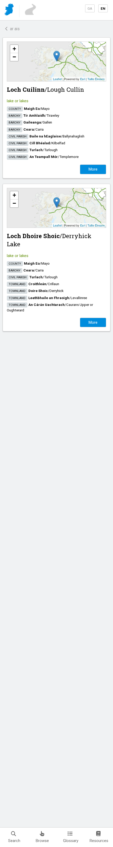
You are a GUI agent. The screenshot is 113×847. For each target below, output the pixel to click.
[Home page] (9, 10)
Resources (99, 840)
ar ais (14, 28)
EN (103, 8)
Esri (82, 79)
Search (14, 840)
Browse (42, 840)
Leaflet (57, 79)
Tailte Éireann (96, 79)
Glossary (70, 840)
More (93, 169)
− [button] (14, 57)
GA (90, 8)
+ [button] (14, 48)
